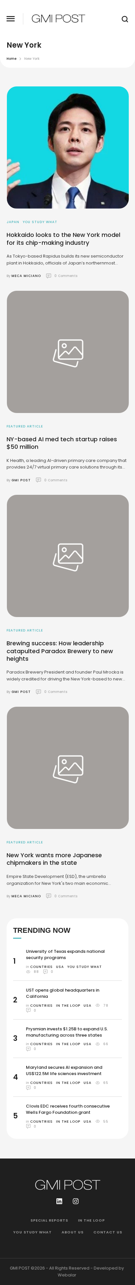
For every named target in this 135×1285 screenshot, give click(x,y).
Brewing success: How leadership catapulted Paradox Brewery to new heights (60, 651)
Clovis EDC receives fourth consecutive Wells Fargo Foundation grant (68, 1109)
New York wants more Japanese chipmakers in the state (54, 859)
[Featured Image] (68, 147)
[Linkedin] (59, 1201)
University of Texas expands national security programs (65, 954)
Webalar (67, 1275)
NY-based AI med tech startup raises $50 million (62, 443)
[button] (11, 19)
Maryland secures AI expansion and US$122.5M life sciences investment (64, 1070)
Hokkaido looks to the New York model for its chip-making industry (63, 238)
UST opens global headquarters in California (62, 993)
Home (11, 58)
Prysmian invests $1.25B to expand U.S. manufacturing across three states (67, 1032)
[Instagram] (75, 1201)
